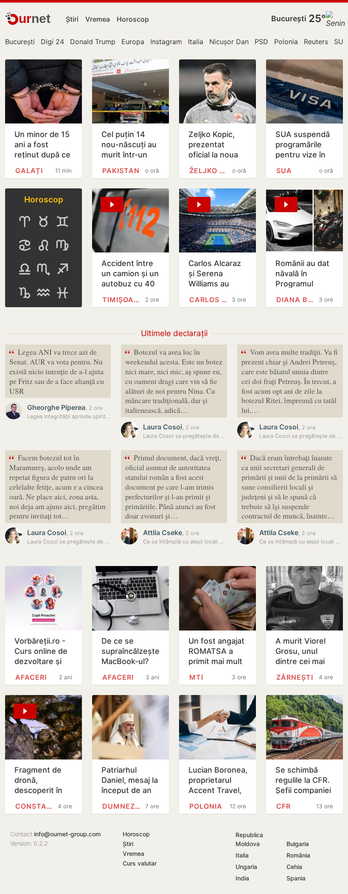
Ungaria (246, 866)
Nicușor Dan (229, 41)
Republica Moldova (249, 839)
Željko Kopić (209, 170)
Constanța (35, 806)
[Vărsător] (43, 293)
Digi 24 (52, 41)
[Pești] (62, 293)
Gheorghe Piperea (56, 407)
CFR (283, 806)
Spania (296, 878)
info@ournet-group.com (67, 834)
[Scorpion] (43, 269)
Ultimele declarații (174, 333)
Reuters (316, 41)
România (298, 855)
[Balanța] (24, 269)
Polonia (286, 41)
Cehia (294, 866)
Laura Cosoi (162, 427)
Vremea (97, 19)
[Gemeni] (62, 221)
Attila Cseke (162, 532)
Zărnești (294, 677)
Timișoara (122, 299)
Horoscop (133, 19)
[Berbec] (24, 221)
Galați (29, 170)
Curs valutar (140, 863)
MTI (196, 677)
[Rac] (24, 245)
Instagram (166, 41)
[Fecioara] (62, 245)
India (242, 878)
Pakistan (121, 170)
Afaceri (31, 677)
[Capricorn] (24, 293)
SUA (341, 41)
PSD (261, 41)
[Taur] (43, 221)
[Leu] (43, 245)
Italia (195, 41)
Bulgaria (297, 843)
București (288, 18)
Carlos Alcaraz (209, 299)
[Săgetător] (62, 269)
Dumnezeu (122, 806)
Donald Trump (92, 41)
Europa (132, 41)
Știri (72, 19)
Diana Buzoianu (296, 299)
